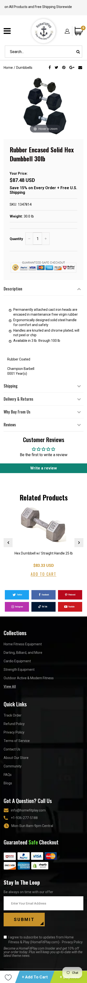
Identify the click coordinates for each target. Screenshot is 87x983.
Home (8, 68)
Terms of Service (17, 741)
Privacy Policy (14, 732)
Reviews (10, 425)
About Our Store (16, 758)
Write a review (43, 468)
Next (78, 542)
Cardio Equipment (17, 661)
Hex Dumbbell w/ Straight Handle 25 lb (43, 553)
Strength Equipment (19, 669)
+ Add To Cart (35, 977)
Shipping (11, 386)
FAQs (8, 775)
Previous (8, 542)
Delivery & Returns (18, 399)
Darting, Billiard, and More (23, 653)
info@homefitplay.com (28, 810)
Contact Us (12, 749)
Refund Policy (14, 724)
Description (13, 289)
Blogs (8, 783)
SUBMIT (24, 919)
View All (10, 686)
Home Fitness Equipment (23, 644)
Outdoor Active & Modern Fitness (29, 678)
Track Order (13, 715)
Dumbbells (24, 68)
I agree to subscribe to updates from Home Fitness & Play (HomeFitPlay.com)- (45, 939)
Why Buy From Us (17, 412)
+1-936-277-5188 (24, 818)
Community (13, 766)
